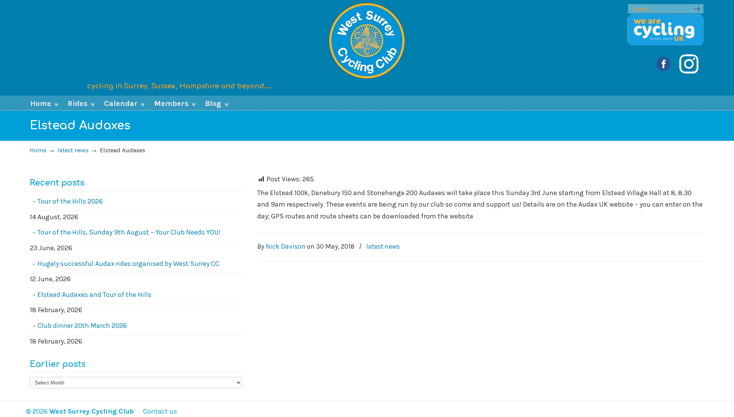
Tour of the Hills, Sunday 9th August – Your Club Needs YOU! (129, 232)
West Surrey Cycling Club (367, 40)
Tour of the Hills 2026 (70, 201)
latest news (73, 150)
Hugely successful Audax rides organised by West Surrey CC (128, 263)
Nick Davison (285, 246)
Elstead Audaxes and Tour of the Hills (94, 294)
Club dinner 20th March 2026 (82, 325)
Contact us (156, 411)
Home (38, 150)
